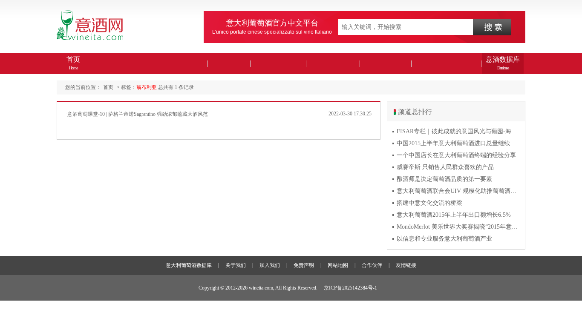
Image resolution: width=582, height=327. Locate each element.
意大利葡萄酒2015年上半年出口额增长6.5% (454, 215)
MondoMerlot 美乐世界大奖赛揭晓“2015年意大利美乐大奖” (458, 227)
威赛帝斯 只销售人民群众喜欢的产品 (445, 167)
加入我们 (269, 265)
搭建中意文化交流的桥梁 (429, 203)
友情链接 (406, 265)
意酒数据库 (503, 63)
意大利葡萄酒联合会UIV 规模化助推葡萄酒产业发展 (458, 191)
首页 (73, 63)
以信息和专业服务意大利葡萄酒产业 (444, 238)
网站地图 (338, 265)
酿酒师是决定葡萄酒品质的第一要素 (444, 179)
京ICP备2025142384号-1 (350, 288)
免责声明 (304, 265)
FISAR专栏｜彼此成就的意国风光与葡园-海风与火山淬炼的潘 (458, 131)
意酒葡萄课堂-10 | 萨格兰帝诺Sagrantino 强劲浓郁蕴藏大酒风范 (137, 114)
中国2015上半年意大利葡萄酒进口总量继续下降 (458, 143)
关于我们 (235, 265)
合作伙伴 (372, 265)
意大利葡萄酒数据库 (189, 265)
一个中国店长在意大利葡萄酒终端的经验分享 (456, 155)
